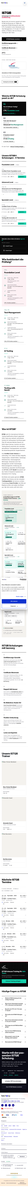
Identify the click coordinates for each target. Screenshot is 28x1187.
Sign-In (2, 1140)
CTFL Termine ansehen (10, 302)
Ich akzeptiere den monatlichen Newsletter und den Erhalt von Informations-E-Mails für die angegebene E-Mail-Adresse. (9, 1156)
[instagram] (6, 1105)
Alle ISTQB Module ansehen (14, 1087)
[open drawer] (24, 3)
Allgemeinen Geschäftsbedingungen (22, 1183)
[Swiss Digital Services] (14, 1109)
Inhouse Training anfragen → (17, 146)
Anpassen (13, 606)
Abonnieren (22, 1156)
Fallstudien (15, 1136)
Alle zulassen (14, 601)
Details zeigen (19, 596)
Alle (2, 1125)
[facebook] (2, 1105)
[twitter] (9, 1105)
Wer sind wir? (4, 1133)
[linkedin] (13, 1105)
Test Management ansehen (10, 127)
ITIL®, (15, 1101)
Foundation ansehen (8, 113)
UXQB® (4, 1102)
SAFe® (10, 1125)
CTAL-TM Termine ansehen (10, 341)
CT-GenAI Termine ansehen (11, 417)
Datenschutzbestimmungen (11, 1183)
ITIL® (18, 1125)
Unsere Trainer (11, 1133)
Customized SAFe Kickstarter (15, 1129)
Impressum (3, 1183)
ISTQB (18, 1101)
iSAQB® (5, 1101)
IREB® (12, 1101)
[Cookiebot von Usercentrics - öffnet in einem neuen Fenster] (20, 580)
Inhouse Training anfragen (13, 981)
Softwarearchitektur (8, 1136)
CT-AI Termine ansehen (10, 378)
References (17, 1133)
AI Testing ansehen (8, 141)
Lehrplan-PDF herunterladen (13, 1081)
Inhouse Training (4, 1129)
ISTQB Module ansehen (13, 39)
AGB (14, 1157)
